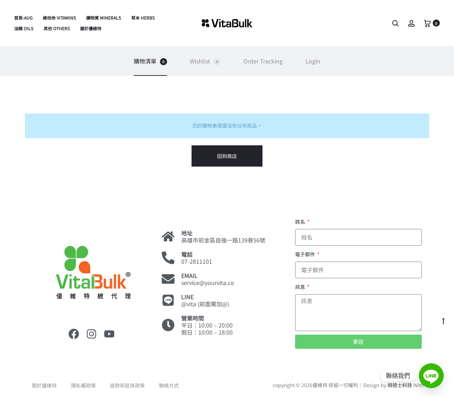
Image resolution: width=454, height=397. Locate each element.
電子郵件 (305, 254)
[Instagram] (91, 334)
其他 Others (57, 28)
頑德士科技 (399, 384)
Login (312, 61)
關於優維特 (90, 28)
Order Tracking (263, 61)
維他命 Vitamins (59, 18)
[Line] (431, 375)
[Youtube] (109, 334)
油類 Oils (23, 28)
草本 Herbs (143, 18)
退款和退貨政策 (127, 385)
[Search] (395, 22)
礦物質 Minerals (103, 18)
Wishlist (204, 61)
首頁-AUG (23, 18)
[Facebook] (74, 334)
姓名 (300, 221)
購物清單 (149, 61)
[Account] (411, 22)
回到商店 (227, 156)
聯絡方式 (169, 385)
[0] (427, 22)
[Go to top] (443, 320)
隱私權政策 (83, 385)
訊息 (300, 286)
